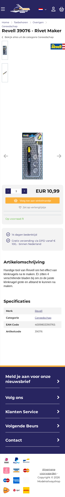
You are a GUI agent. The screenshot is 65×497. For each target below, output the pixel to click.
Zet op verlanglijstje (34, 207)
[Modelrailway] (20, 11)
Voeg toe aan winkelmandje (35, 200)
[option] (5, 50)
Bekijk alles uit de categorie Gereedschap (29, 37)
